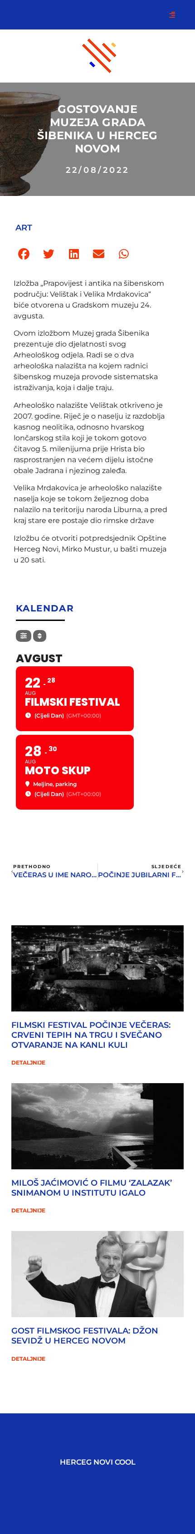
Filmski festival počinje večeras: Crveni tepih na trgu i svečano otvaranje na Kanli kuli (91, 1035)
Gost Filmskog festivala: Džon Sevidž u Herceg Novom (84, 1336)
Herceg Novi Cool (98, 1462)
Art (23, 228)
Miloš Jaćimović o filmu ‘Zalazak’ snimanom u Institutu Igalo (91, 1188)
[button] (24, 254)
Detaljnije (28, 1062)
